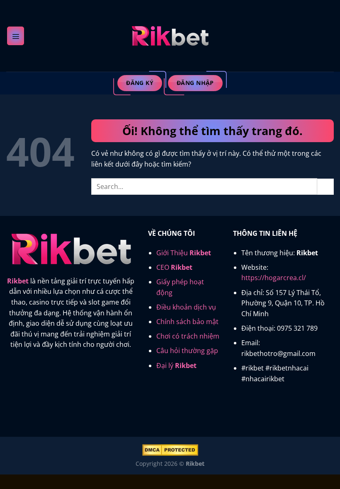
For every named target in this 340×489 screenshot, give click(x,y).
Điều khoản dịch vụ (186, 307)
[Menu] (15, 36)
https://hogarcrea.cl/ (273, 277)
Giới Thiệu (183, 252)
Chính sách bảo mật (187, 321)
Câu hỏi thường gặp (187, 350)
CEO (174, 267)
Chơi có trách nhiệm (187, 336)
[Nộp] (325, 187)
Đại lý (176, 365)
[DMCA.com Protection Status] (170, 449)
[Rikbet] (170, 36)
